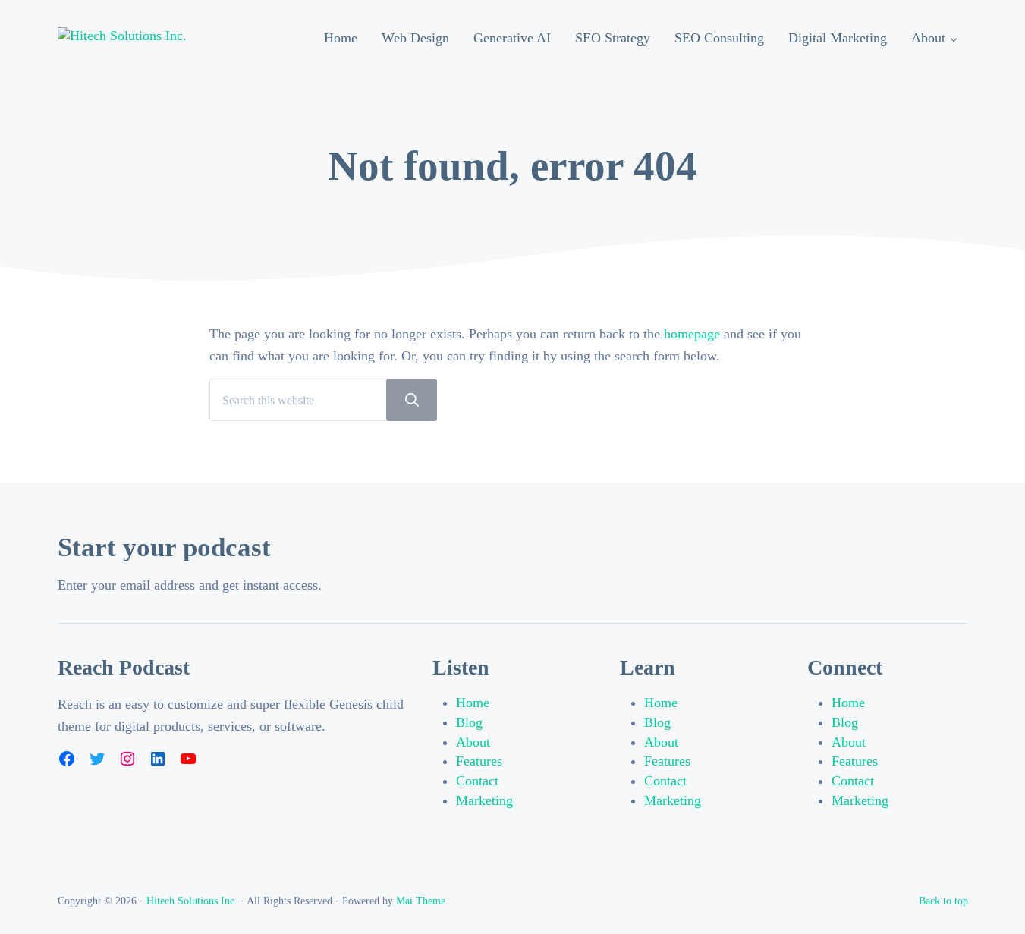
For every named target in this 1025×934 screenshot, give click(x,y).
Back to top (943, 901)
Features (479, 761)
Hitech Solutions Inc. (191, 901)
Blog (469, 722)
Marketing (484, 800)
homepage (692, 333)
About (473, 742)
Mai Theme (420, 901)
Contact (477, 780)
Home (472, 702)
